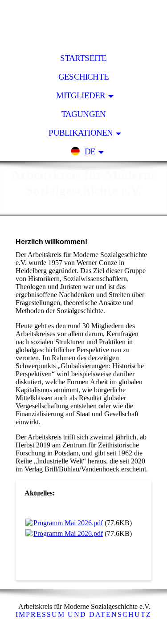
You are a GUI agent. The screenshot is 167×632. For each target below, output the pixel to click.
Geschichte (83, 76)
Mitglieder (80, 95)
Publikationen (81, 132)
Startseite (83, 58)
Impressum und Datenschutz (83, 614)
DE (90, 151)
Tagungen (83, 114)
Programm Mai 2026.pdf (68, 523)
